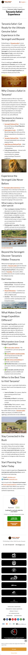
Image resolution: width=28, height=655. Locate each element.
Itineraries (9, 615)
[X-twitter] (10, 619)
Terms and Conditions (14, 606)
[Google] (24, 619)
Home (4, 7)
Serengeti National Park (7, 247)
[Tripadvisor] (21, 619)
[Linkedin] (18, 619)
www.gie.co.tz (13, 479)
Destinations (18, 615)
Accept (14, 649)
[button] (26, 640)
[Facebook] (7, 619)
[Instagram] (4, 619)
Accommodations (14, 613)
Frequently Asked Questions (14, 609)
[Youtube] (13, 619)
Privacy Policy (14, 653)
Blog (8, 7)
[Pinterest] (15, 619)
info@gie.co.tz (11, 477)
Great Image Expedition (10, 484)
